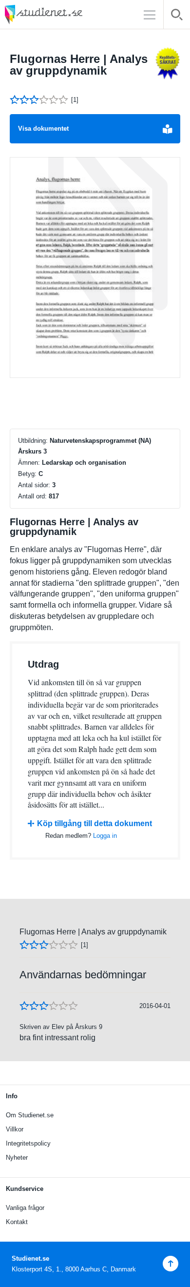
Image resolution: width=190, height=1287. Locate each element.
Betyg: (27, 473)
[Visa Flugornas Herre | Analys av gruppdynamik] (95, 267)
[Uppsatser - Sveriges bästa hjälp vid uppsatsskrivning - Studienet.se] (68, 14)
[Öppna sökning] (177, 16)
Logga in (105, 835)
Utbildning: (33, 440)
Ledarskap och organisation (84, 462)
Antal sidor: (34, 485)
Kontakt (17, 1222)
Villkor (14, 1129)
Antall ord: (32, 496)
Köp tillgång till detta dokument (94, 823)
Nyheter (17, 1157)
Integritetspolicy (28, 1143)
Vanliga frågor (25, 1207)
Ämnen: (29, 462)
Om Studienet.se (30, 1115)
